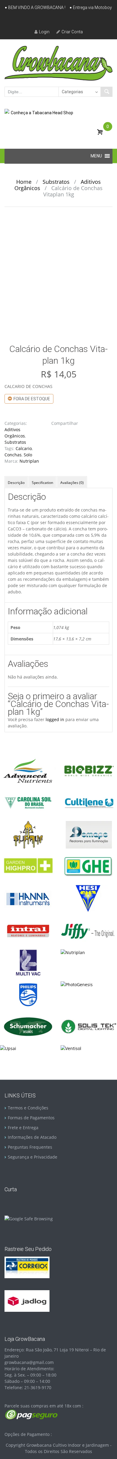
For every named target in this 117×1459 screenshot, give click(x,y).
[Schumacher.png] (28, 1026)
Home (24, 181)
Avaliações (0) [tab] (72, 482)
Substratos (56, 181)
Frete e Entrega (23, 1127)
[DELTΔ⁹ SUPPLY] (28, 834)
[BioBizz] (89, 770)
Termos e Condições (28, 1108)
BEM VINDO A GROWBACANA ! (36, 7)
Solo (28, 455)
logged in (55, 719)
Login (44, 31)
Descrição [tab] (16, 482)
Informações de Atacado (32, 1137)
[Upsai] (8, 1048)
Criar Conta (72, 31)
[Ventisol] (71, 1048)
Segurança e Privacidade (32, 1157)
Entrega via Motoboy (92, 7)
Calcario (24, 448)
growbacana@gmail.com (29, 1362)
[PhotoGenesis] (77, 984)
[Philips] (28, 994)
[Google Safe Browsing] (28, 1218)
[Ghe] (89, 866)
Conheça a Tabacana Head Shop (42, 112)
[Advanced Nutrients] (28, 770)
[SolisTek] (89, 1026)
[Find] (106, 92)
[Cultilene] (89, 802)
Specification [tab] (42, 482)
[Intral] (28, 930)
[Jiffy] (89, 930)
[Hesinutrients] (89, 898)
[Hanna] (28, 898)
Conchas (13, 455)
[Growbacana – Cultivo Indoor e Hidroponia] (58, 63)
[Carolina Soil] (28, 802)
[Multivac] (28, 962)
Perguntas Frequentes (30, 1147)
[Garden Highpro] (28, 866)
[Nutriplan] (73, 952)
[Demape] (89, 834)
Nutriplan (29, 461)
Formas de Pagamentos (31, 1117)
